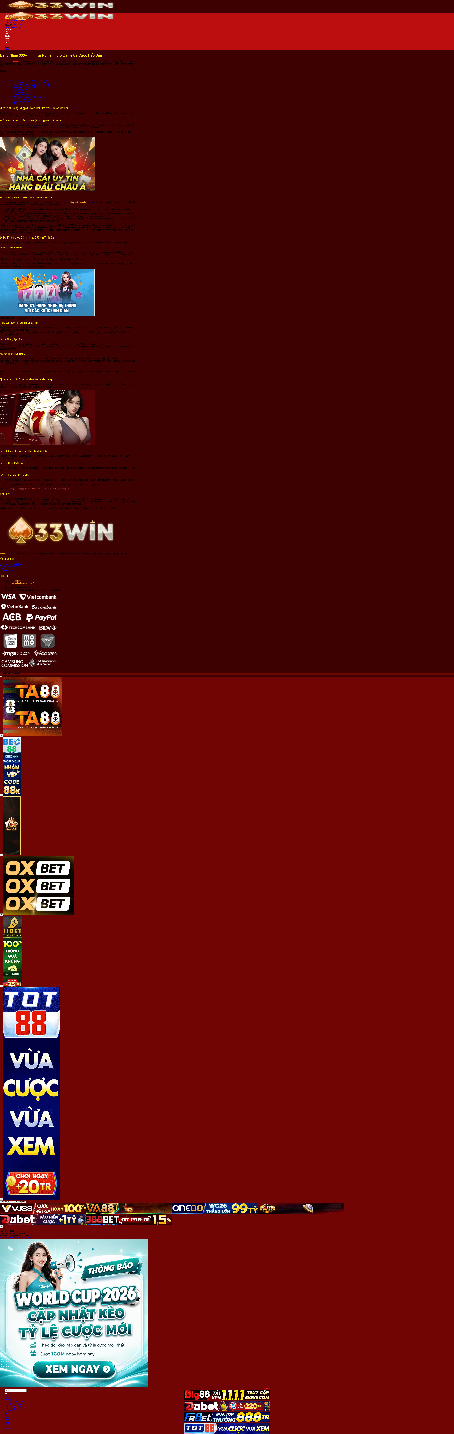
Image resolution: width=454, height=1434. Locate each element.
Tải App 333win (15, 27)
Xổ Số (7, 40)
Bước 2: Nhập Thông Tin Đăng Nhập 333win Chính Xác (33, 86)
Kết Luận (14, 103)
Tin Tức (7, 43)
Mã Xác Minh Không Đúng (25, 94)
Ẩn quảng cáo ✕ (6, 1202)
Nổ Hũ (7, 34)
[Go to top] (1, 676)
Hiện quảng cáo (19, 1202)
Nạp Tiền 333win (15, 22)
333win (16, 61)
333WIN (3, 554)
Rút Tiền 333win (15, 25)
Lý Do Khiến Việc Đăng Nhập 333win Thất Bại (25, 88)
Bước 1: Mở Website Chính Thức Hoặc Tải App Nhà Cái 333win (36, 84)
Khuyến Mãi (9, 16)
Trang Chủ (8, 14)
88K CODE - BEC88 (7, 1238)
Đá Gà (7, 38)
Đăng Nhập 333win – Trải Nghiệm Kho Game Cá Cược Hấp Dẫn (27, 80)
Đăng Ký (8, 18)
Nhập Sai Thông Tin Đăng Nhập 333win (29, 91)
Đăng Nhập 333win (16, 20)
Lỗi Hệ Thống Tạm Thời (24, 92)
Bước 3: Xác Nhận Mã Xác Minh (27, 101)
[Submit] (6, 1393)
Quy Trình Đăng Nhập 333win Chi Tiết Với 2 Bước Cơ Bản (29, 82)
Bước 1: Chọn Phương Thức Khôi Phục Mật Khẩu (32, 98)
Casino (7, 31)
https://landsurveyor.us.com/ (23, 583)
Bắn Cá (7, 36)
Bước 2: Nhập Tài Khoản (24, 99)
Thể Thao (8, 29)
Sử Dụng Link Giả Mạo (24, 89)
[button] (9, 1429)
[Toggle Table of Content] (2, 76)
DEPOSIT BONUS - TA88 (23, 1238)
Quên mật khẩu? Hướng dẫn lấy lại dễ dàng (24, 96)
